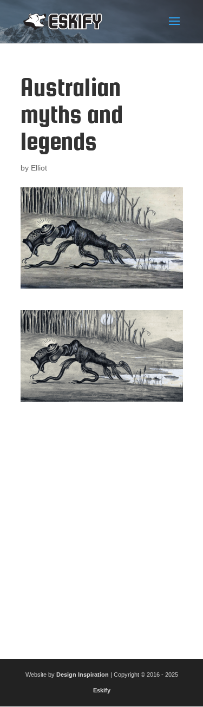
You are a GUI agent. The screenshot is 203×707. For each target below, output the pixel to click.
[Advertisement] (101, 525)
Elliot (39, 167)
